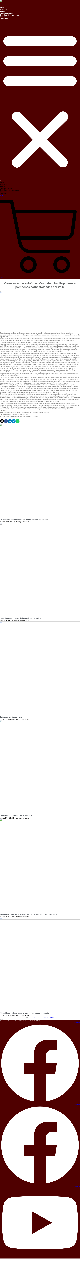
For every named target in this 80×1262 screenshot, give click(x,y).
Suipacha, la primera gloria (11, 717)
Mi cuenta (3, 192)
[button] (40, 101)
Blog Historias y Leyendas (9, 15)
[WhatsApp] (18, 421)
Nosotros (3, 184)
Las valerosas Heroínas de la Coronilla (16, 816)
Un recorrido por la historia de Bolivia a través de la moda (24, 520)
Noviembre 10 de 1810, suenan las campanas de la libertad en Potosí (29, 914)
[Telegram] (14, 421)
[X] (2, 421)
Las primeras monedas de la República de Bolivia (20, 618)
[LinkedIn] (10, 421)
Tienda (2, 186)
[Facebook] (6, 421)
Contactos (4, 19)
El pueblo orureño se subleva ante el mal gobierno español (24, 1013)
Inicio (2, 183)
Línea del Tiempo (6, 188)
